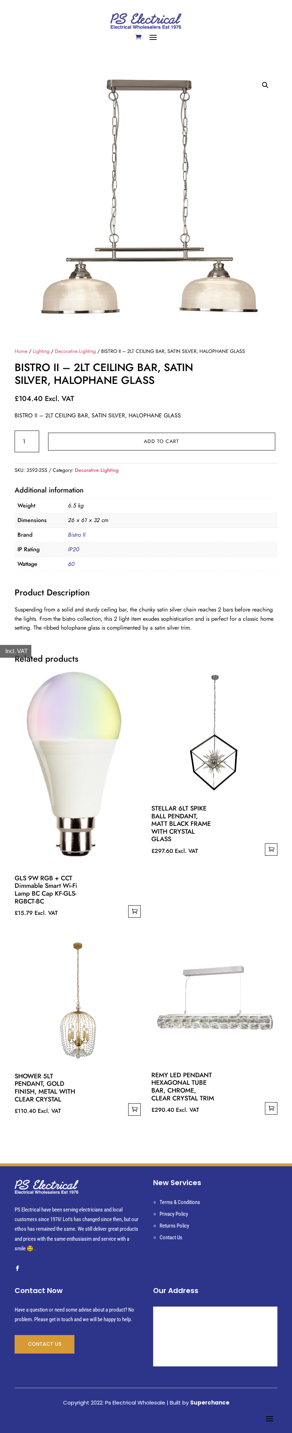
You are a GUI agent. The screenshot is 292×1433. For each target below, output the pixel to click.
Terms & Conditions (180, 1202)
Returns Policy (174, 1226)
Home (21, 351)
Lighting (41, 351)
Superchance (209, 1402)
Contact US (44, 1344)
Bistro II (76, 535)
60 (71, 564)
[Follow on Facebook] (17, 1268)
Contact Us (171, 1237)
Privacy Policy (174, 1214)
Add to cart (161, 441)
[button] (265, 85)
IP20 (73, 549)
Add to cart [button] (134, 911)
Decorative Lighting (75, 351)
